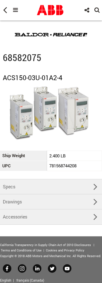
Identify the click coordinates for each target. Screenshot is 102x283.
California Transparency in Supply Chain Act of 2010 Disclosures (45, 245)
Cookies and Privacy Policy (65, 250)
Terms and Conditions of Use (21, 250)
